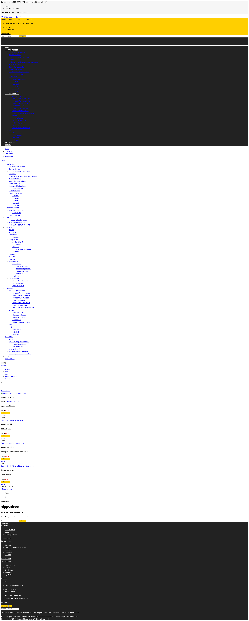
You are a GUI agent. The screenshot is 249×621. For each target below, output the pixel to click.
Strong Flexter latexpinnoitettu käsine (14, 452)
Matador (15, 247)
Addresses (9, 572)
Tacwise (15, 252)
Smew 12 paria (6, 475)
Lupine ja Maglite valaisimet (19, 342)
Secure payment (11, 535)
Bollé (6, 371)
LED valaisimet (17, 283)
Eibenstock (16, 264)
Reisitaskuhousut (18, 123)
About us (8, 550)
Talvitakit (15, 140)
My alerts (8, 575)
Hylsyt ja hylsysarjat (23, 249)
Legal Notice (9, 532)
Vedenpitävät (17, 74)
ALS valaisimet (14, 278)
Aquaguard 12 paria (8, 406)
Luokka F (15, 91)
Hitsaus (11, 230)
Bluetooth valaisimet (20, 281)
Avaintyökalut (17, 242)
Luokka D (15, 86)
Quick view (21, 393)
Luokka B (15, 81)
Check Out (6, 34)
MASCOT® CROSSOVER (21, 108)
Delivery (8, 545)
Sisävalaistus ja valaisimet (18, 351)
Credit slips (9, 570)
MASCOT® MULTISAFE (20, 111)
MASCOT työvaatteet (18, 96)
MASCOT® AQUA (18, 106)
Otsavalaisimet (14, 349)
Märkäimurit (21, 273)
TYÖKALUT (9, 227)
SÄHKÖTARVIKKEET (12, 208)
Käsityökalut (13, 239)
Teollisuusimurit (22, 271)
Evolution (15, 276)
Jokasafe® (12, 60)
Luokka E (15, 89)
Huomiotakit (17, 135)
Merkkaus (12, 256)
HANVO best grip (11, 376)
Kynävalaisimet (18, 286)
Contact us (9, 552)
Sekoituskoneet (22, 266)
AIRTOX (7, 369)
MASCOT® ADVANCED (20, 103)
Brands (3, 365)
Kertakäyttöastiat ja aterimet (20, 220)
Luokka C (15, 84)
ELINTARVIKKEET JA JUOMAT (19, 225)
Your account (6, 559)
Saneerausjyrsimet (23, 269)
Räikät (18, 244)
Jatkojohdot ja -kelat (17, 210)
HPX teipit (12, 232)
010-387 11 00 (18, 2)
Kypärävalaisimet (19, 344)
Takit (12, 133)
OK (3, 363)
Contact (4, 2)
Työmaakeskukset (16, 215)
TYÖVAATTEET (12, 94)
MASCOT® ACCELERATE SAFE (23, 113)
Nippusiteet (16, 237)
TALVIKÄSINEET (14, 77)
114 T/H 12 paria (6, 429)
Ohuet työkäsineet (16, 69)
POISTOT (8, 145)
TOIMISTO (8, 218)
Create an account (12, 8)
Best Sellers (5, 391)
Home (3, 160)
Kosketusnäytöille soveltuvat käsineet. (23, 62)
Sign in (7, 6)
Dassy (7, 374)
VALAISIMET (9, 337)
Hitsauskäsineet (15, 55)
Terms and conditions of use (15, 547)
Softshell (15, 137)
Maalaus (12, 254)
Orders (7, 568)
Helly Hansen (9, 142)
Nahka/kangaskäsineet (17, 67)
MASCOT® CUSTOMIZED (21, 99)
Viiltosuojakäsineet (17, 79)
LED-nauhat (13, 339)
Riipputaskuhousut (19, 120)
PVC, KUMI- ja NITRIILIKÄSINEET (20, 57)
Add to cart (5, 413)
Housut (13, 116)
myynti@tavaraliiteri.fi (38, 2)
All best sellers (7, 489)
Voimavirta (16, 213)
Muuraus (12, 259)
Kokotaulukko (10, 530)
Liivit (10, 130)
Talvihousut (16, 125)
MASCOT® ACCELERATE (21, 101)
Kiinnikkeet (13, 235)
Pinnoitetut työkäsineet (19, 72)
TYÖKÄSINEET (11, 50)
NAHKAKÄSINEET (15, 64)
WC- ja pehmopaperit (17, 222)
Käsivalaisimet (17, 346)
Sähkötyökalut (14, 261)
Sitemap (8, 555)
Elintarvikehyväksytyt (17, 52)
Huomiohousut (17, 118)
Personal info (10, 565)
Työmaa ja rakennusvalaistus (20, 354)
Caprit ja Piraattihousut (21, 128)
